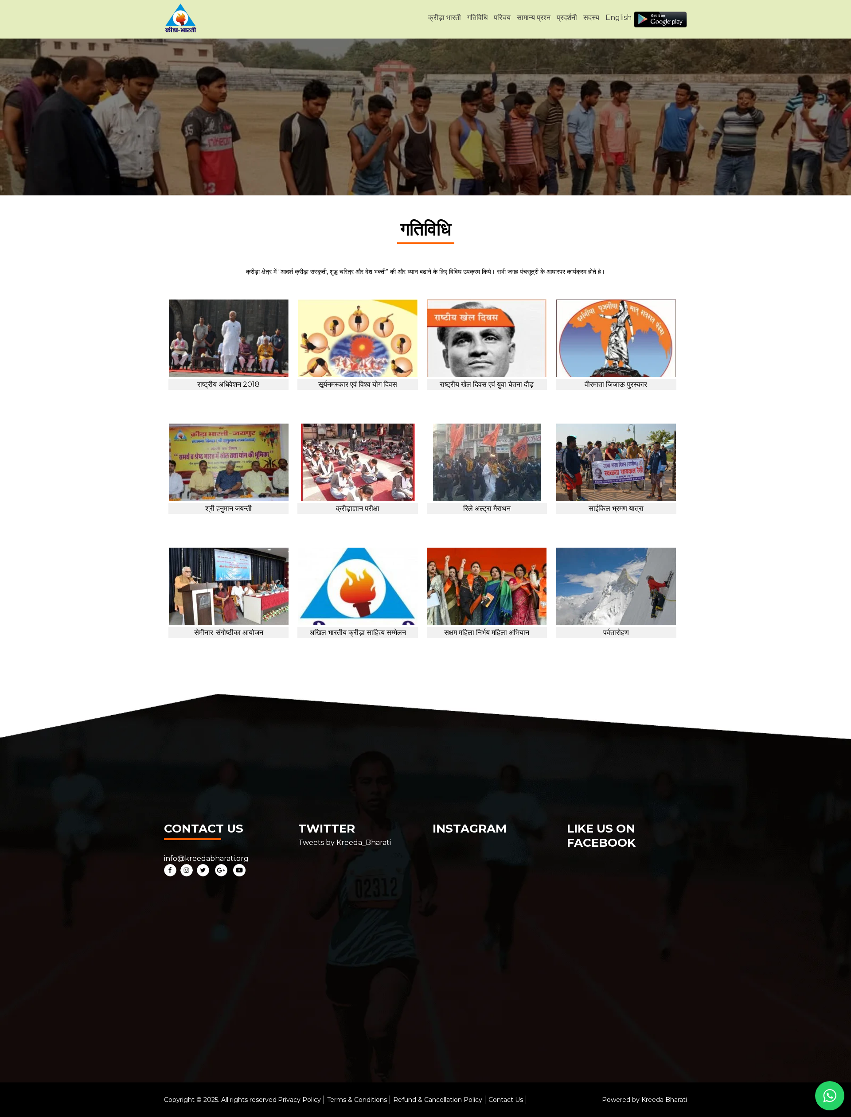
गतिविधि (477, 17)
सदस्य (591, 17)
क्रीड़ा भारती (444, 17)
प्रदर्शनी (567, 17)
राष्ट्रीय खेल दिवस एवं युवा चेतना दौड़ (487, 384)
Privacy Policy (299, 1100)
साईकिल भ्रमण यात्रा (616, 508)
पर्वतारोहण (616, 632)
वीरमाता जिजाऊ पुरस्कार (616, 384)
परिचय (502, 17)
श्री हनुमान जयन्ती (228, 508)
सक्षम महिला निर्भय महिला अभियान (486, 632)
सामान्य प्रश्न (533, 17)
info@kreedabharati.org (206, 858)
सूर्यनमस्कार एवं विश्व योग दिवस (357, 384)
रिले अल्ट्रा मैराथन (487, 508)
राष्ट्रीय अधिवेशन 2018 (228, 384)
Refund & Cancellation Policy (437, 1100)
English (618, 17)
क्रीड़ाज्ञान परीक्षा (357, 508)
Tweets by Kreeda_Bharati (344, 842)
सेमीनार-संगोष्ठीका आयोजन (228, 632)
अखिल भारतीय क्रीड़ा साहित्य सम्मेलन (357, 632)
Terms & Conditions (357, 1100)
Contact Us (505, 1100)
